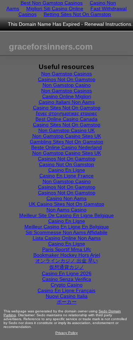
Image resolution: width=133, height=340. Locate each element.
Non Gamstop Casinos (66, 73)
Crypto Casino (67, 285)
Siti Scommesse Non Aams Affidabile (66, 232)
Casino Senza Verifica (66, 279)
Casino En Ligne (66, 170)
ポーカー (67, 302)
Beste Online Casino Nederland (66, 147)
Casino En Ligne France (66, 175)
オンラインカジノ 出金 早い (66, 261)
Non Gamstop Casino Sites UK (66, 136)
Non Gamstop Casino (67, 85)
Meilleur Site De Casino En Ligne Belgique (66, 215)
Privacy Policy (66, 333)
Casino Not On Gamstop (66, 164)
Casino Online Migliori (66, 96)
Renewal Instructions (107, 24)
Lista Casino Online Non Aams (67, 238)
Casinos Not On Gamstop (66, 79)
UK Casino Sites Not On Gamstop (66, 204)
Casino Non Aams (66, 198)
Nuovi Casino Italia (67, 296)
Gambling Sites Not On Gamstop (66, 141)
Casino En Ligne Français (66, 290)
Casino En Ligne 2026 (67, 273)
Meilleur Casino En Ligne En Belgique (66, 227)
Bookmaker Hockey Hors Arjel (66, 255)
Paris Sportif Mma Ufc (66, 249)
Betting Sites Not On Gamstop (77, 14)
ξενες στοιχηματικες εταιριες (66, 113)
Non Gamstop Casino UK (66, 130)
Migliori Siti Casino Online (54, 8)
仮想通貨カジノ (66, 267)
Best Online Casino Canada (66, 119)
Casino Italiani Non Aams (67, 102)
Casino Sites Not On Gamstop (66, 107)
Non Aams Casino (66, 209)
